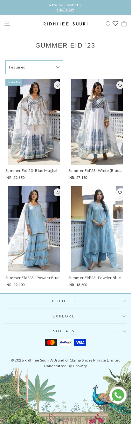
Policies (63, 301)
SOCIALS (64, 331)
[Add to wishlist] (57, 85)
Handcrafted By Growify (65, 365)
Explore (64, 316)
